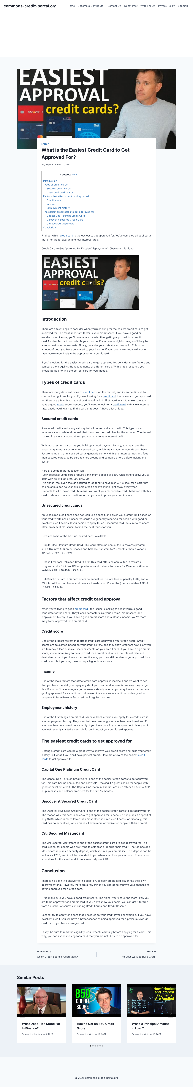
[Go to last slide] (22, 1014)
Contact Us (114, 5)
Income (51, 204)
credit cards (90, 392)
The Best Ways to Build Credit (138, 954)
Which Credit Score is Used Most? (57, 954)
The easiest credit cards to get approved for (68, 211)
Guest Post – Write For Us (139, 5)
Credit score (54, 200)
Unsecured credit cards (60, 192)
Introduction (50, 180)
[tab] (90, 1046)
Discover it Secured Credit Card (65, 219)
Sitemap (183, 5)
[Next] (170, 1014)
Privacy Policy (166, 5)
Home (71, 5)
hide (74, 174)
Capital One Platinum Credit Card (66, 215)
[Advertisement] (96, 35)
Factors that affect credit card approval (66, 196)
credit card (66, 235)
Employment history (58, 207)
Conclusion (49, 227)
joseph (47, 164)
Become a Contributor (91, 5)
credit (60, 404)
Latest (45, 144)
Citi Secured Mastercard (60, 223)
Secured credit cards (59, 188)
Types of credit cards (55, 184)
